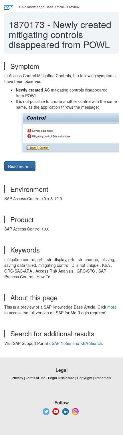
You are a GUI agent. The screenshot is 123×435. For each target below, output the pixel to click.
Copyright (84, 377)
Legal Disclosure (61, 377)
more (112, 307)
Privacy (17, 377)
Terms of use (35, 377)
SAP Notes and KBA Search (77, 343)
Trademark (103, 377)
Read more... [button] (20, 166)
